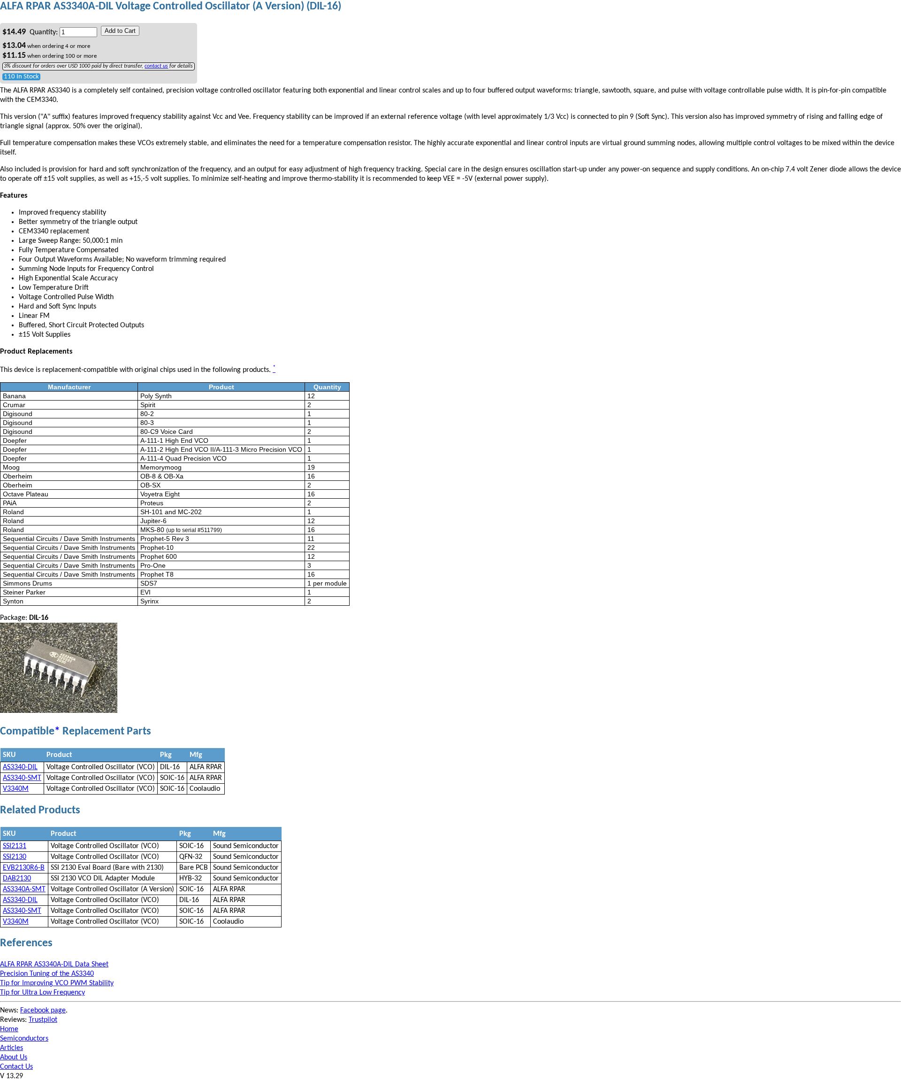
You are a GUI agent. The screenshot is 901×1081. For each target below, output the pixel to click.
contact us (156, 66)
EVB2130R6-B (24, 868)
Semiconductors (24, 1038)
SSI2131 (14, 846)
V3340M (16, 789)
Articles (11, 1048)
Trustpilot (43, 1020)
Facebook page (43, 1010)
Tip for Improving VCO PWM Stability (57, 983)
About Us (13, 1057)
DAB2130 (17, 878)
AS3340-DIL (20, 767)
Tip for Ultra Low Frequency (42, 992)
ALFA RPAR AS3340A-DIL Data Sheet (54, 964)
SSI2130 (14, 857)
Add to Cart (120, 30)
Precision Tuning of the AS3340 (47, 974)
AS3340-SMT (22, 778)
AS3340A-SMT (24, 889)
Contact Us (16, 1067)
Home (9, 1029)
